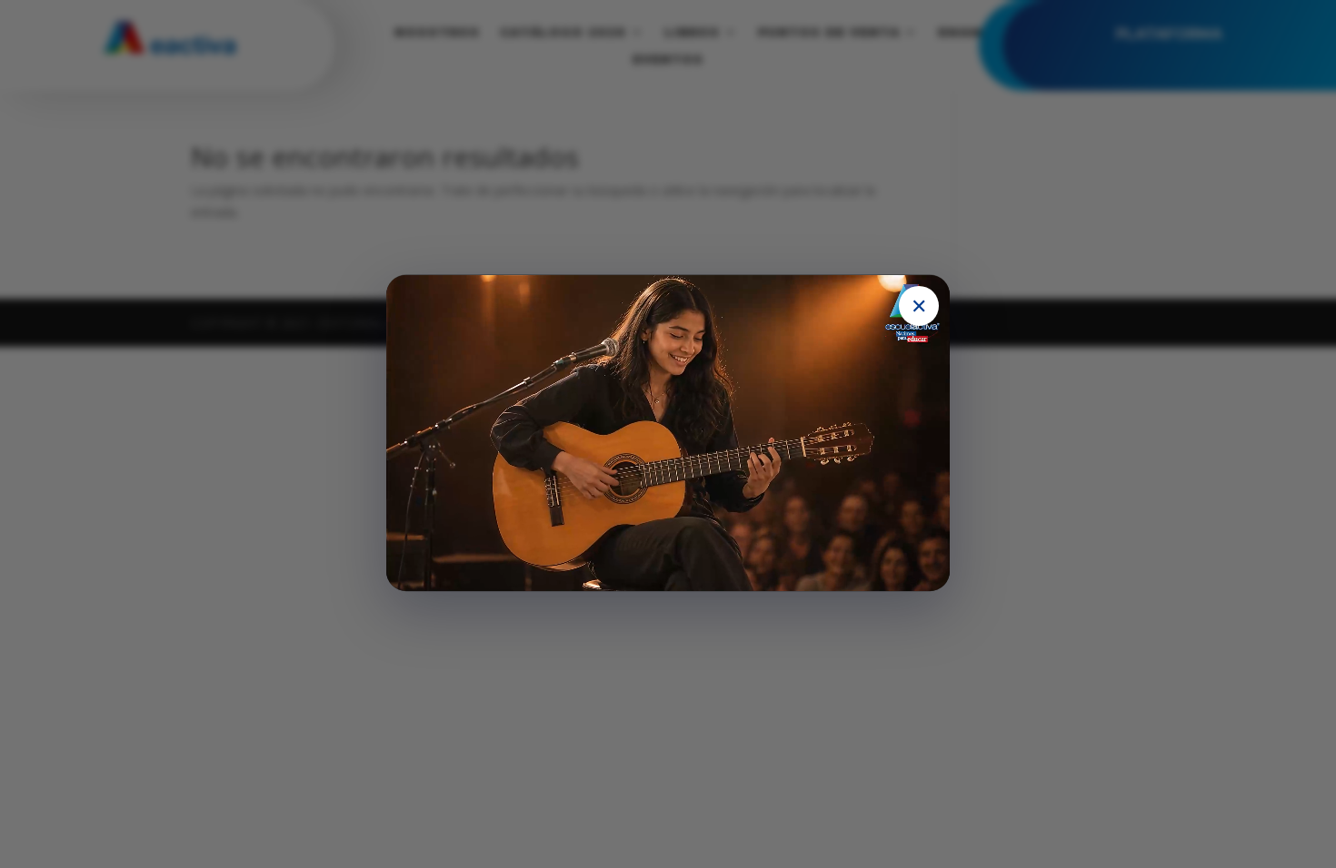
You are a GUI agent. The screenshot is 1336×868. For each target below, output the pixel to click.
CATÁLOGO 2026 (563, 32)
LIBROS (692, 32)
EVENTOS (668, 59)
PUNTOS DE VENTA (829, 32)
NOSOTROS (437, 32)
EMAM (960, 32)
